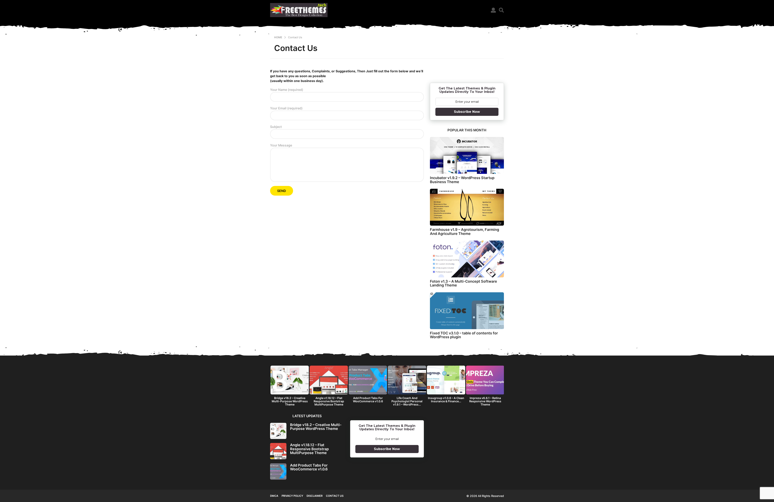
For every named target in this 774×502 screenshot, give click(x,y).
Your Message (281, 145)
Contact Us (334, 495)
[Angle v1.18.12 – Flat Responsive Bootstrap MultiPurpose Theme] (278, 451)
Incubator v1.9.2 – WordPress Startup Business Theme (462, 180)
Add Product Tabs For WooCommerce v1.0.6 (368, 399)
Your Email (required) (286, 108)
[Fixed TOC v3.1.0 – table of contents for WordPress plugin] (467, 310)
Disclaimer (314, 495)
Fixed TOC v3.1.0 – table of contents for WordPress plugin (464, 335)
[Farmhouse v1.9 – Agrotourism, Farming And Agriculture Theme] (467, 207)
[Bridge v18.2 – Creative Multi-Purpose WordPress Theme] (278, 431)
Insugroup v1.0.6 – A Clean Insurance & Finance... (446, 399)
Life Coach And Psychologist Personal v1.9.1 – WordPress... (406, 401)
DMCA (274, 495)
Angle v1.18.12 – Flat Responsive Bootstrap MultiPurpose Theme (329, 401)
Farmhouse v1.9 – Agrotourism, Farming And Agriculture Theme (464, 231)
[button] (493, 10)
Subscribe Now (467, 112)
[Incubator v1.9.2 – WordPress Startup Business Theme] (467, 155)
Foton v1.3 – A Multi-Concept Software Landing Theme (463, 283)
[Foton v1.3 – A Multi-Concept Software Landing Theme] (467, 259)
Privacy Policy (292, 495)
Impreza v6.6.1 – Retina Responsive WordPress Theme (485, 401)
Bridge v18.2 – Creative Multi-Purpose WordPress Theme (290, 401)
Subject (276, 127)
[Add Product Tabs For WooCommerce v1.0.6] (278, 471)
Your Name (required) (286, 90)
